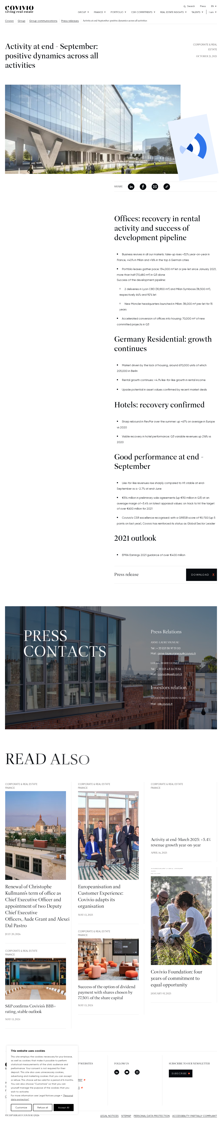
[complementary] (42, 1080)
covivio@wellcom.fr (170, 674)
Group (82, 12)
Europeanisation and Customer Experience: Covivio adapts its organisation (100, 897)
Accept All (63, 1107)
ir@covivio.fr (165, 703)
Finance (98, 12)
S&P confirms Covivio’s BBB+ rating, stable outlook (30, 1009)
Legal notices (109, 1115)
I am (211, 12)
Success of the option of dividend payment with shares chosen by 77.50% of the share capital (106, 992)
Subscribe (180, 1073)
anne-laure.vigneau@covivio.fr (177, 653)
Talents (196, 12)
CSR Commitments (141, 12)
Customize (21, 1107)
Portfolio (117, 12)
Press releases (70, 20)
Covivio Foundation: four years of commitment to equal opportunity (176, 979)
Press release (126, 574)
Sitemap (126, 1115)
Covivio (9, 20)
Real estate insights (172, 12)
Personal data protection (152, 1115)
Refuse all (42, 1107)
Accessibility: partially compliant (194, 1115)
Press (203, 6)
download (200, 574)
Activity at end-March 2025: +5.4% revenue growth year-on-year (181, 842)
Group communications (43, 20)
